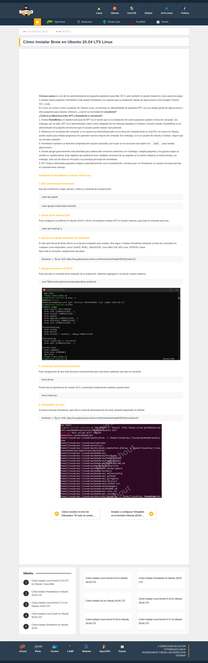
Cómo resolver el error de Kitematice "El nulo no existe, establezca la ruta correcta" (77, 514)
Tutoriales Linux (37, 31)
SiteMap (181, 655)
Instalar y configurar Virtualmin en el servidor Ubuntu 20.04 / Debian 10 (127, 514)
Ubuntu (66, 31)
